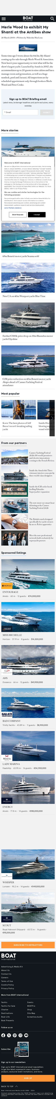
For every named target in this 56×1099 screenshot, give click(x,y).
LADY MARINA (11, 764)
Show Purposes (17, 214)
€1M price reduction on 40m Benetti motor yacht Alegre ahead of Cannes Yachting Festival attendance (27, 382)
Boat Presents (7, 1021)
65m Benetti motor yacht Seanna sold (21, 256)
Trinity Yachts (9, 725)
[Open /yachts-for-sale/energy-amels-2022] (28, 789)
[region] (28, 189)
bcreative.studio (34, 1017)
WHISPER (8, 882)
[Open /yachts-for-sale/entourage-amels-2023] (28, 574)
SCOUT (7, 925)
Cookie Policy (7, 985)
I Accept (37, 214)
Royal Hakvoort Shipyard (14, 929)
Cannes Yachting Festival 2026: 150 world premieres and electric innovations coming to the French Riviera (41, 456)
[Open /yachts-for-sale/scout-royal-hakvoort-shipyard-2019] (28, 907)
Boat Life (5, 1017)
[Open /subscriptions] (19, 1050)
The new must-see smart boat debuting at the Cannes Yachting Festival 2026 (41, 505)
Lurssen (6, 886)
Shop (29, 1010)
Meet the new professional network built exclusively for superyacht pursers (41, 538)
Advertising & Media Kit (12, 967)
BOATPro (31, 1006)
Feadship (7, 768)
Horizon (6, 639)
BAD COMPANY (12, 721)
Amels (5, 596)
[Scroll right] (52, 418)
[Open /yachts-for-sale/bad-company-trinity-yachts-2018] (28, 703)
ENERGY (8, 807)
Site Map (31, 1013)
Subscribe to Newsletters (28, 945)
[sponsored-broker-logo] (6, 588)
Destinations (7, 1013)
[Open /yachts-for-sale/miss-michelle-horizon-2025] (28, 617)
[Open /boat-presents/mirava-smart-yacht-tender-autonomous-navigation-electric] (14, 505)
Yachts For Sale (8, 1006)
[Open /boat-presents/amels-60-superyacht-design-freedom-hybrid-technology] (14, 473)
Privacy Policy (7, 989)
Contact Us (6, 974)
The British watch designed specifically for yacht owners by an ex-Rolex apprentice (41, 522)
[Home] (28, 19)
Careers (4, 978)
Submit (47, 112)
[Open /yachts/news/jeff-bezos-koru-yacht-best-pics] (18, 409)
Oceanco (7, 682)
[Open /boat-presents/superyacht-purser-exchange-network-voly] (14, 538)
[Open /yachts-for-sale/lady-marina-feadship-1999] (28, 746)
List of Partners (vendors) (12, 208)
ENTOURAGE (10, 592)
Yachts (4, 1002)
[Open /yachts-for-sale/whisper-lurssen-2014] (28, 864)
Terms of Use (7, 981)
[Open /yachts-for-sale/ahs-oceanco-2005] (28, 660)
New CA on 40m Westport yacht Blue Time (24, 296)
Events (30, 1002)
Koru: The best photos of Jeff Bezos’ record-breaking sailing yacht (17, 426)
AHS (5, 678)
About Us (5, 970)
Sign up (28, 1078)
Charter (4, 1010)
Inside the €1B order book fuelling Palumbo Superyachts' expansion (40, 489)
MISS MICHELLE (12, 635)
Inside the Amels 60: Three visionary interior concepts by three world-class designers (41, 473)
